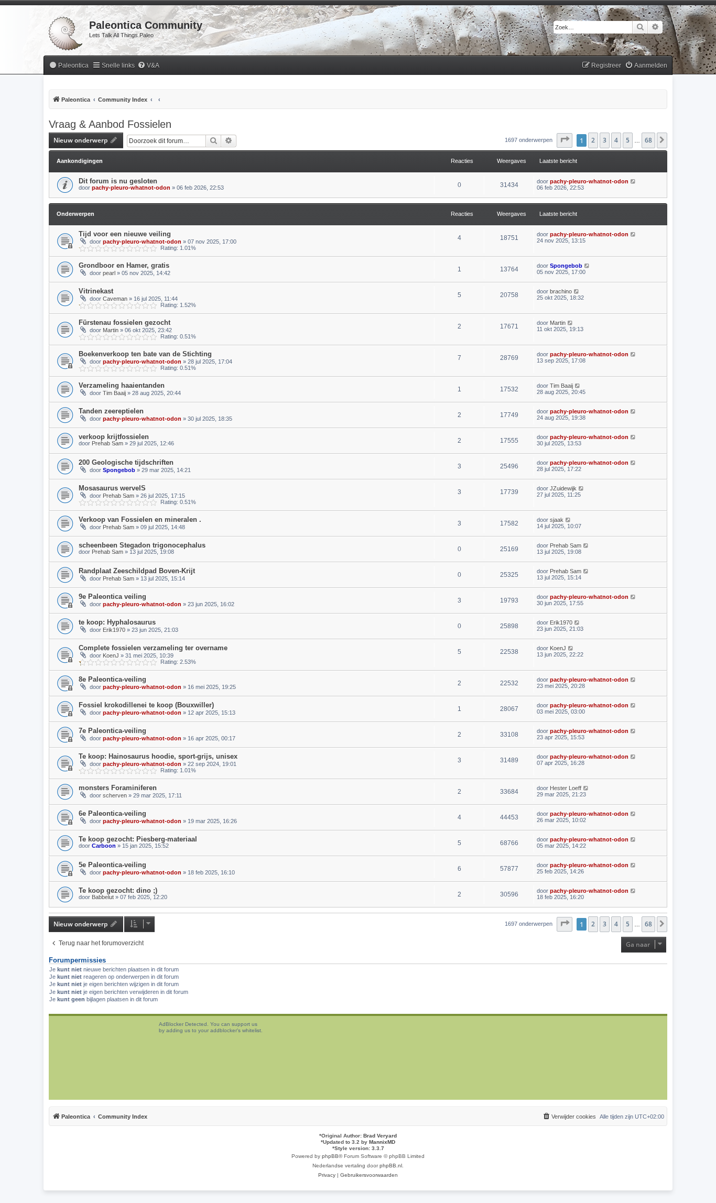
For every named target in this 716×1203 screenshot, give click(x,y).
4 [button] (616, 140)
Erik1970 (114, 630)
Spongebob (566, 266)
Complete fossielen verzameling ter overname (153, 648)
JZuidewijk (563, 488)
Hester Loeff (565, 788)
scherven (115, 795)
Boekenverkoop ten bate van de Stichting (145, 354)
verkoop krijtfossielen (114, 437)
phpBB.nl (390, 1165)
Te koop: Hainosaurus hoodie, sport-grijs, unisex (158, 756)
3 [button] (604, 140)
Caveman (115, 299)
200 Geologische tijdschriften (126, 462)
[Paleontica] (66, 31)
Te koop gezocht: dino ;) (118, 890)
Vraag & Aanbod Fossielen (110, 124)
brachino (561, 291)
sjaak (556, 520)
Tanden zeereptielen (111, 411)
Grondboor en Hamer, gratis (124, 265)
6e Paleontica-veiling (112, 813)
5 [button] (628, 140)
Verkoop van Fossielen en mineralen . (140, 519)
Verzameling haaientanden (122, 385)
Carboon (104, 846)
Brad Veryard (380, 1136)
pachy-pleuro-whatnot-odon (131, 187)
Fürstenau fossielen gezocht (124, 322)
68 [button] (648, 140)
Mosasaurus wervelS (112, 488)
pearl (109, 273)
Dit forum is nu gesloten (118, 181)
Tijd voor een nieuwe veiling (125, 234)
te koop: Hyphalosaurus (117, 622)
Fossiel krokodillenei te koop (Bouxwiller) (146, 705)
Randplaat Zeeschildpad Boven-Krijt (137, 571)
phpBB (330, 1156)
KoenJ (111, 655)
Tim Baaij (114, 393)
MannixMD (382, 1142)
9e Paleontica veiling (112, 596)
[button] (564, 140)
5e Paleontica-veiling (112, 865)
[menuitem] (69, 66)
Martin (110, 330)
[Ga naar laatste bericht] (633, 181)
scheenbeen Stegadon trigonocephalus (142, 545)
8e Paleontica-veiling (112, 679)
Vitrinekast (96, 291)
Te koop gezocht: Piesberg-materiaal (138, 839)
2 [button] (593, 140)
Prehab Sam (107, 443)
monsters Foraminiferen (118, 788)
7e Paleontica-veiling (112, 731)
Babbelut (103, 897)
